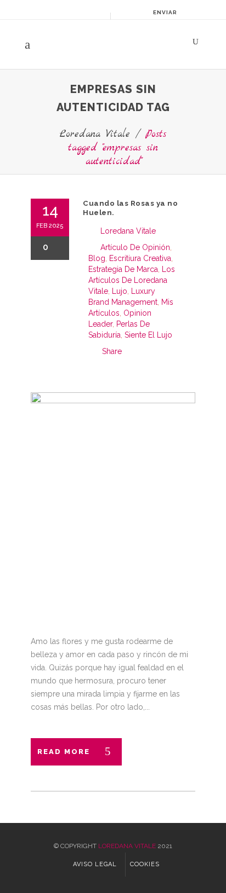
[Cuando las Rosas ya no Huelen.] (113, 501)
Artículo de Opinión (135, 247)
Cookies (145, 864)
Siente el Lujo (148, 334)
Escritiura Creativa (140, 258)
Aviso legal (95, 864)
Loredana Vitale (95, 134)
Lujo (119, 291)
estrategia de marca (123, 269)
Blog (96, 258)
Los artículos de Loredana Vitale (131, 280)
